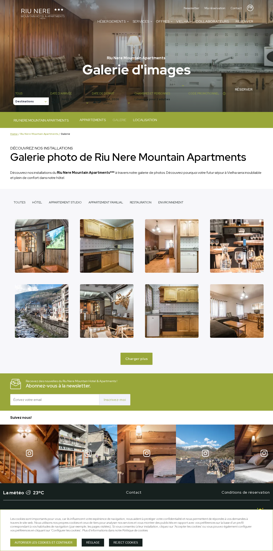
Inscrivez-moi (115, 399)
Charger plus (136, 359)
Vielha (182, 21)
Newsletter (191, 8)
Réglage (93, 542)
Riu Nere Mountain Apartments (39, 134)
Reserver (244, 21)
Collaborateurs (212, 21)
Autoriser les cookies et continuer (43, 542)
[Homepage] (42, 14)
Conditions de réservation (246, 492)
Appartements (93, 120)
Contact (236, 8)
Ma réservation (215, 8)
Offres (162, 21)
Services (141, 21)
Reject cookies (125, 542)
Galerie (119, 120)
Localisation (145, 120)
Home (14, 134)
